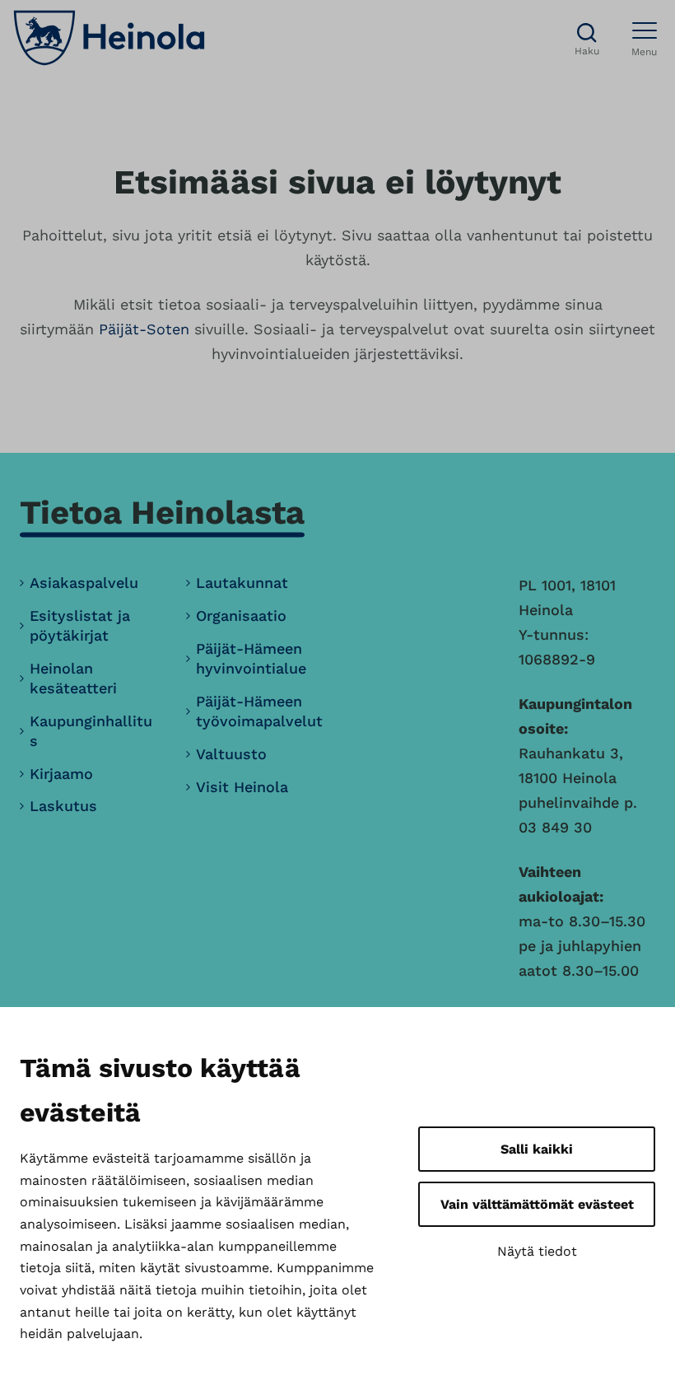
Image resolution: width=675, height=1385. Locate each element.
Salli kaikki (536, 1149)
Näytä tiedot (537, 1251)
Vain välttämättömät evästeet (537, 1204)
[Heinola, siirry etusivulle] (109, 38)
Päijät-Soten (144, 329)
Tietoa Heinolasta (162, 512)
